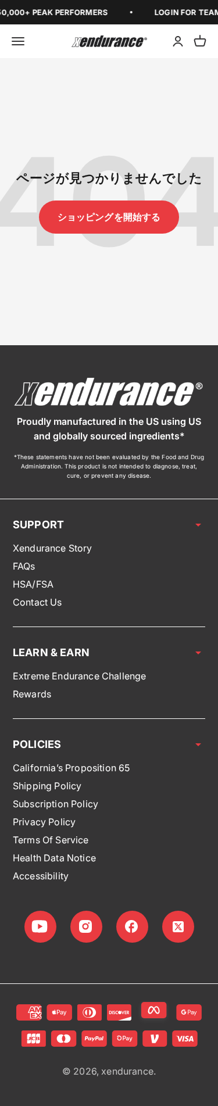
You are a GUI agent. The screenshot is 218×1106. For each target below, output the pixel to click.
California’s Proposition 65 (71, 768)
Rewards (32, 694)
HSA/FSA (33, 584)
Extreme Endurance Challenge (79, 676)
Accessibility (41, 876)
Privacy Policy (44, 822)
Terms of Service (51, 840)
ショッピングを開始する (109, 217)
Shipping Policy (47, 786)
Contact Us (37, 602)
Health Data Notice (54, 858)
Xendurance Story (52, 548)
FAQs (24, 566)
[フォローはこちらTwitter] (178, 927)
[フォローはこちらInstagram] (86, 927)
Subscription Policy (55, 804)
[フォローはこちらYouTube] (40, 927)
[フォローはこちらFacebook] (132, 927)
